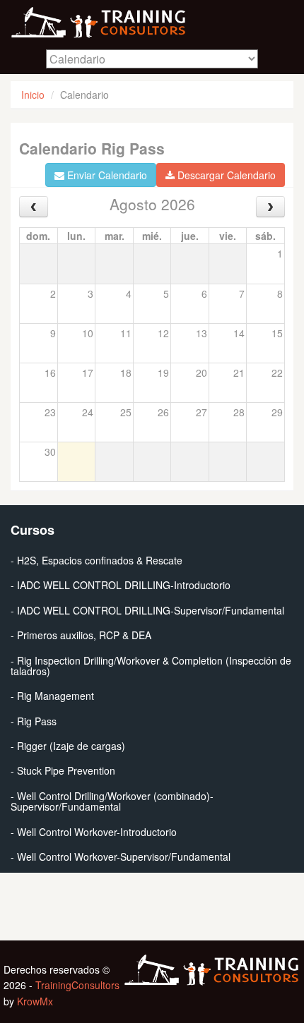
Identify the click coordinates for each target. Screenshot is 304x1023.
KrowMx (35, 1001)
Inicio (33, 94)
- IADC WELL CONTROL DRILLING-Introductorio (120, 585)
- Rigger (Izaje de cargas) (68, 746)
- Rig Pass (34, 721)
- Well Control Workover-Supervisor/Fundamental (120, 856)
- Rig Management (52, 696)
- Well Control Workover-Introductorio (94, 832)
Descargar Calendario (225, 175)
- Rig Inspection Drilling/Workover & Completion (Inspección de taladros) (151, 665)
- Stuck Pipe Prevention (63, 770)
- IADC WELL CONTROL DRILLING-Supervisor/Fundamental (147, 610)
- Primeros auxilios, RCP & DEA (81, 635)
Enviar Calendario (105, 175)
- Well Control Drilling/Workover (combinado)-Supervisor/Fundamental (112, 801)
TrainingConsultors (77, 985)
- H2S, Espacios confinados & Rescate (96, 560)
